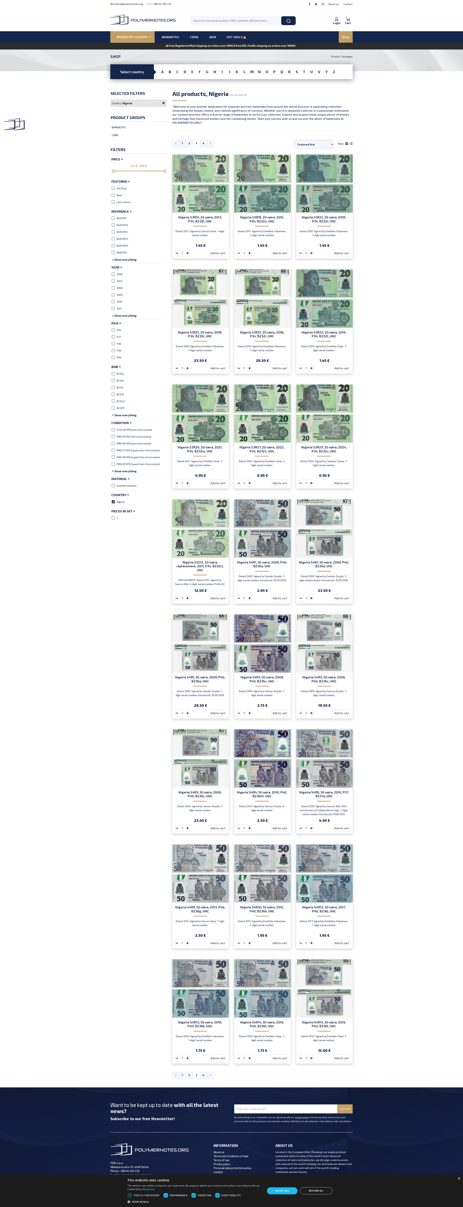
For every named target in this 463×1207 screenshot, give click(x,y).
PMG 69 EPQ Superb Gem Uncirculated (138, 464)
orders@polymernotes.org (128, 3)
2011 (119, 308)
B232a (120, 373)
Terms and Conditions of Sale (231, 1156)
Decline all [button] (316, 1190)
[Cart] (348, 15)
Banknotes (119, 127)
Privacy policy (222, 1164)
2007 (119, 281)
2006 (119, 274)
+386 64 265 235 (161, 3)
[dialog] (231, 1191)
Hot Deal (122, 188)
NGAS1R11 (122, 231)
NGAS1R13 (122, 238)
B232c (120, 387)
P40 (119, 357)
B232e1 (121, 401)
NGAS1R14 (122, 245)
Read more (149, 1189)
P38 (119, 343)
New (119, 195)
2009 (119, 294)
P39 (119, 350)
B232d (120, 394)
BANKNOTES (170, 37)
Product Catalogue (342, 56)
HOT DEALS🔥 (237, 37)
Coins (115, 135)
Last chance (124, 202)
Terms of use (221, 1160)
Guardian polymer (127, 485)
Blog (345, 37)
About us (333, 4)
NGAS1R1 (122, 218)
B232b (120, 380)
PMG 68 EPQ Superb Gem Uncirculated (138, 457)
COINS (194, 37)
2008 (119, 287)
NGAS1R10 (122, 225)
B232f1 (121, 408)
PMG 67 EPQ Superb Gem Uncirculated (138, 450)
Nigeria (121, 501)
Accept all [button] (282, 1190)
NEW (212, 37)
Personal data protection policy (232, 1168)
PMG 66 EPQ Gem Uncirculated (134, 443)
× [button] (459, 1178)
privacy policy (302, 1117)
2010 (119, 301)
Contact (348, 4)
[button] (194, 1202)
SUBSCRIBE (345, 1108)
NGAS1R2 (122, 252)
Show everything (125, 259)
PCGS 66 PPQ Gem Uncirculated (134, 429)
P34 (119, 330)
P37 (119, 336)
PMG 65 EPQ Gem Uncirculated (134, 436)
